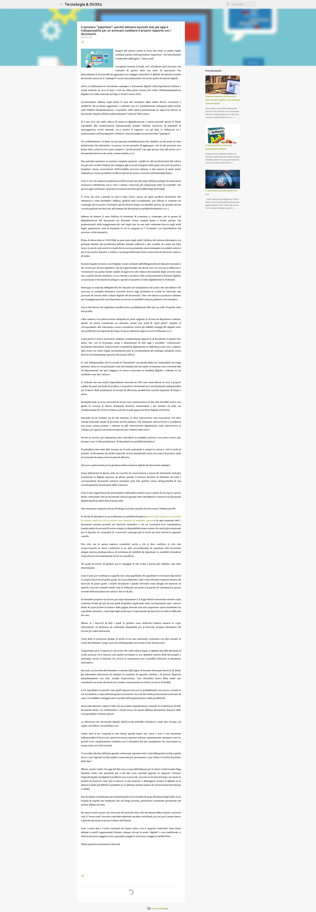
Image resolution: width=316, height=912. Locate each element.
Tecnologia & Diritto (83, 4)
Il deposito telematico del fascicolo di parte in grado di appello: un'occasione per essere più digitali (222, 99)
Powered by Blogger (159, 908)
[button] (82, 42)
